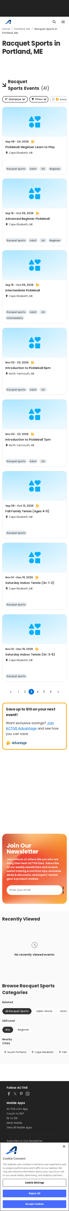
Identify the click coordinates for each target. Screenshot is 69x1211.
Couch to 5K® (15, 1113)
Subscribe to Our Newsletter (25, 1141)
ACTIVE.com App (17, 1109)
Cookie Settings (34, 1182)
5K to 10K (12, 1118)
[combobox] (15, 99)
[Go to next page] (58, 691)
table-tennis (44, 1011)
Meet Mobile (14, 1123)
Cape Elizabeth (44, 1052)
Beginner (23, 1030)
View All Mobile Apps (19, 1127)
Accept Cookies (34, 1204)
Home (6, 29)
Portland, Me (22, 29)
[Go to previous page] (11, 691)
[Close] (64, 1146)
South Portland (16, 1052)
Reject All (34, 1193)
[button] (38, 99)
